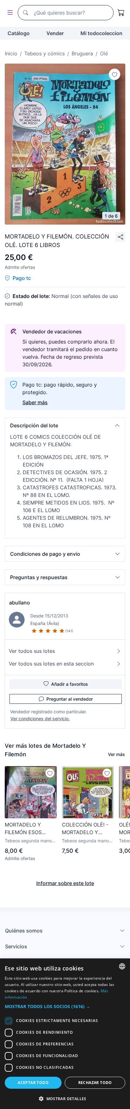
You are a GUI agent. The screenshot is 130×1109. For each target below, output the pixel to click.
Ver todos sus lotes (32, 651)
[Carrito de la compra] (121, 13)
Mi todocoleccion (101, 33)
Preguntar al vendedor (69, 699)
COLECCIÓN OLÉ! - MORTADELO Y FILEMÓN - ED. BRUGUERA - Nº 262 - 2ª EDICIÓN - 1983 (87, 828)
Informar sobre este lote (65, 883)
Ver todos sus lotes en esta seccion (51, 663)
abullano (19, 602)
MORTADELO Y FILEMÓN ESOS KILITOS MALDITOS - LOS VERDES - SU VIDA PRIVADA (30, 828)
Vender (55, 33)
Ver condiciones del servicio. (40, 718)
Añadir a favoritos (69, 684)
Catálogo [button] (19, 33)
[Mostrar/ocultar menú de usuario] (9, 13)
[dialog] (65, 1033)
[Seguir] (114, 74)
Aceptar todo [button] (33, 1082)
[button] (65, 425)
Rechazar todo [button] (95, 1082)
